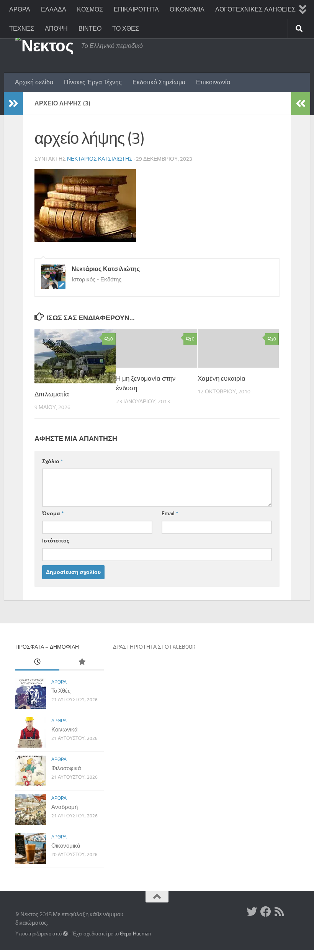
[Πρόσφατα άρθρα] (37, 662)
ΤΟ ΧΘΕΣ (125, 28)
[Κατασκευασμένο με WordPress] (65, 933)
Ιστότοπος (55, 540)
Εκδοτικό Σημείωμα (158, 82)
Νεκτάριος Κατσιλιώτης (99, 159)
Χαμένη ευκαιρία (221, 378)
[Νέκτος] (265, 911)
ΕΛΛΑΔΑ (53, 9)
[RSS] (279, 911)
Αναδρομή (64, 807)
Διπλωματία (51, 394)
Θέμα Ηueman (135, 934)
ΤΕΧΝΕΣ (21, 28)
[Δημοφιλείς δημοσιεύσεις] (81, 662)
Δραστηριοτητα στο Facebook (154, 647)
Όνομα (53, 513)
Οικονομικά (65, 845)
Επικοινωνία (213, 82)
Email (170, 513)
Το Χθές (60, 690)
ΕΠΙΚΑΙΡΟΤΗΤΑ (136, 9)
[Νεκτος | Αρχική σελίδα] (44, 46)
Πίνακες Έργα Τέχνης (93, 82)
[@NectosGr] (252, 911)
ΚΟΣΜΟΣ (90, 9)
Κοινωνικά (64, 729)
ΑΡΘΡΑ (19, 9)
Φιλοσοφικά (66, 768)
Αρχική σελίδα (34, 82)
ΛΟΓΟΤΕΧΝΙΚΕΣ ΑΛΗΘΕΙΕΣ (255, 9)
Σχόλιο (52, 461)
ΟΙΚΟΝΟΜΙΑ (187, 9)
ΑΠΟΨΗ (56, 28)
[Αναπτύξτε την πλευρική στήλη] (13, 103)
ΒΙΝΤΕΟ (89, 28)
